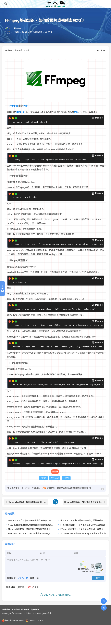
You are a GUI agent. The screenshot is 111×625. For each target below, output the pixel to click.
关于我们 (35, 609)
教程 (43, 478)
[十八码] (55, 4)
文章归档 (16, 609)
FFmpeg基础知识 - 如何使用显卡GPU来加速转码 (85, 502)
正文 (28, 50)
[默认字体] (101, 50)
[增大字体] (104, 50)
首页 (10, 50)
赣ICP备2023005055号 (15, 620)
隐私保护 (25, 609)
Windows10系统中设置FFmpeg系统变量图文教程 (83, 533)
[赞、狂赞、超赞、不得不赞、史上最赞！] (27, 578)
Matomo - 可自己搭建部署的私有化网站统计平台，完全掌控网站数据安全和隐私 (44, 520)
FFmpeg (14, 105)
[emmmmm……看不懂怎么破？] (23, 578)
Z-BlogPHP (42, 613)
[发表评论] (104, 601)
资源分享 (18, 50)
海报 (56, 472)
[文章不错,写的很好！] (19, 578)
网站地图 (6, 609)
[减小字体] (98, 50)
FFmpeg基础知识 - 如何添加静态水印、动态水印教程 (28, 502)
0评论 (50, 32)
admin (18, 28)
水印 (25, 105)
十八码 (28, 613)
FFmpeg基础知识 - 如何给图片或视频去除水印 (29, 529)
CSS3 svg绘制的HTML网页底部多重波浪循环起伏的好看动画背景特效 (40, 525)
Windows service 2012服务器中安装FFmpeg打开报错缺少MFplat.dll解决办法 (43, 533)
